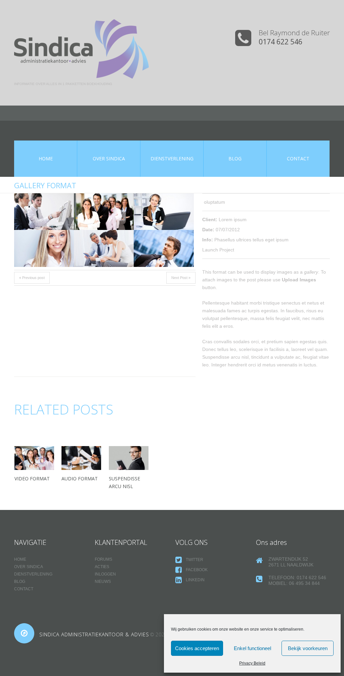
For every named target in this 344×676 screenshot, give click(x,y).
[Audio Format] (81, 458)
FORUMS (103, 559)
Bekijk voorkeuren (308, 648)
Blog (19, 581)
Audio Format (79, 478)
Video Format (32, 478)
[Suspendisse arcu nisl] (128, 458)
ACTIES (102, 566)
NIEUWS (103, 581)
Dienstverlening (33, 574)
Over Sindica (28, 566)
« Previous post (32, 278)
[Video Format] (34, 458)
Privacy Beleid (252, 663)
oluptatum (214, 202)
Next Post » (180, 278)
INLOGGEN (105, 574)
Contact (23, 589)
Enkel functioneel (252, 648)
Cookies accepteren (197, 648)
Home (20, 559)
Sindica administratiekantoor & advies (94, 634)
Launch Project (218, 249)
